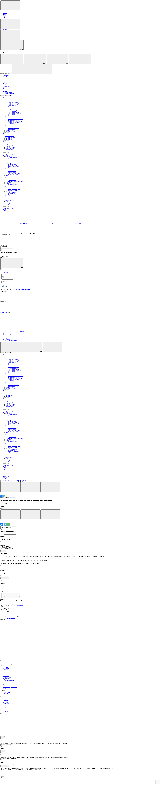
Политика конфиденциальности (15, 661)
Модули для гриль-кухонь (11, 144)
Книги (9, 202)
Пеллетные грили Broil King (14, 128)
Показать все (3, 550)
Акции (4, 209)
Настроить (3, 744)
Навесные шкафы (9, 149)
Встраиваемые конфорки (11, 147)
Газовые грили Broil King (13, 103)
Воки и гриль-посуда (12, 172)
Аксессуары (5, 155)
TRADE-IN (5, 667)
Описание (5, 477)
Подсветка (10, 204)
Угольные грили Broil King (14, 114)
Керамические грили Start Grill (14, 122)
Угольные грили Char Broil (13, 112)
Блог (4, 16)
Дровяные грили (9, 130)
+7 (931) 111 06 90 (12, 605)
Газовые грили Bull (12, 105)
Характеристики (6, 476)
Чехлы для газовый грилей (13, 187)
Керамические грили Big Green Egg (15, 117)
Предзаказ (3, 508)
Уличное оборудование (8, 208)
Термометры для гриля (10, 183)
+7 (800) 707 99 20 (15, 604)
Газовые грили (9, 98)
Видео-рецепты (9, 92)
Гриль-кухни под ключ (8, 154)
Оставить (3, 599)
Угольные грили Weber (13, 111)
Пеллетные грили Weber (13, 129)
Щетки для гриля (11, 193)
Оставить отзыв (6, 578)
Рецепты (5, 91)
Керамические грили (10, 116)
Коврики (10, 205)
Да (3, 286)
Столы (9, 158)
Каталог (2, 95)
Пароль (2, 310)
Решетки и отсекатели (10, 162)
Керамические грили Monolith (14, 123)
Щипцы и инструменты (13, 164)
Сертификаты (6, 210)
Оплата (4, 15)
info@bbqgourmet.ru (11, 618)
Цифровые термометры (13, 184)
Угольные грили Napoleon (13, 110)
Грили (4, 97)
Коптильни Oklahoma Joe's (11, 134)
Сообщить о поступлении (6, 527)
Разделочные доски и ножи (14, 173)
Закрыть (2, 737)
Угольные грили (9, 109)
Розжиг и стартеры (12, 199)
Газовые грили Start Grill (13, 107)
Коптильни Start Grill (10, 139)
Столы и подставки (10, 156)
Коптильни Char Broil (10, 137)
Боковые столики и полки (13, 161)
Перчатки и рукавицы (10, 176)
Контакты (5, 17)
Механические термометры (14, 185)
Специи (9, 203)
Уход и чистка (8, 191)
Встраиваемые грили (10, 145)
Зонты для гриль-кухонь (11, 151)
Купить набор (8, 744)
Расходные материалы (10, 196)
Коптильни (5, 133)
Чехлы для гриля (9, 186)
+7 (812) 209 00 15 (20, 605)
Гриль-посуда (8, 168)
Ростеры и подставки (12, 169)
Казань (4, 707)
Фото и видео (6, 475)
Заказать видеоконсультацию (6, 248)
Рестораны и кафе (7, 89)
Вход (4, 271)
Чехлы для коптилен (12, 190)
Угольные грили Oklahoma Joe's (15, 113)
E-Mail (1, 301)
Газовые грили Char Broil (13, 104)
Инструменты (8, 163)
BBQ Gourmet (4, 601)
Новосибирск (6, 709)
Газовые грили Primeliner (13, 102)
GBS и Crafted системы (13, 174)
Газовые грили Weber (12, 101)
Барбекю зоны (6, 86)
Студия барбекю (6, 76)
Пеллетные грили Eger (13, 126)
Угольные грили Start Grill (13, 115)
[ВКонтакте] (1, 496)
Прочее (7, 201)
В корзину (3, 570)
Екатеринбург (6, 711)
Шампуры (10, 167)
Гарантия (5, 13)
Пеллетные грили (9, 125)
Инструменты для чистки (13, 194)
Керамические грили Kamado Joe (15, 121)
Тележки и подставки (12, 157)
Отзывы (5, 478)
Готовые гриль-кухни (10, 142)
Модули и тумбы (11, 159)
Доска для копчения (12, 180)
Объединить (7, 758)
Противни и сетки (12, 171)
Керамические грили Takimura (14, 124)
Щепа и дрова (11, 178)
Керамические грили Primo (14, 120)
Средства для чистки (12, 192)
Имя (1, 255)
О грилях (5, 87)
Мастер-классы (6, 80)
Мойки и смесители (10, 148)
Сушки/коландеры (9, 150)
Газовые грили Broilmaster (13, 106)
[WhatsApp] (5, 496)
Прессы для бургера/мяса (13, 166)
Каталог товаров (8, 95)
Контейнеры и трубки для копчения (15, 181)
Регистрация (5, 272)
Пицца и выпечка (9, 182)
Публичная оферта (4, 661)
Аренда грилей (6, 75)
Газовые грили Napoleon (13, 100)
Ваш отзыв (2, 588)
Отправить (3, 257)
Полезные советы (6, 88)
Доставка (5, 14)
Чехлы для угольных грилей (14, 189)
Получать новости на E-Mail (8, 285)
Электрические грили (10, 131)
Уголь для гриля (11, 198)
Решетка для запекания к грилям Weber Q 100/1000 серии (15, 473)
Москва (4, 708)
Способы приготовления (8, 93)
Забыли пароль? (3, 312)
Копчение (8, 177)
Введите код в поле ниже (7, 592)
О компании (5, 11)
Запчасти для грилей (10, 200)
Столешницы (8, 146)
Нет (7, 286)
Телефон (2, 256)
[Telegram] (3, 496)
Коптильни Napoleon (10, 136)
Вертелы (7, 175)
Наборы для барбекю (12, 165)
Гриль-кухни (5, 141)
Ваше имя (2, 583)
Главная (4, 469)
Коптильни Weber (9, 138)
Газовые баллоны (9, 195)
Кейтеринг (5, 669)
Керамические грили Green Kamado (15, 119)
